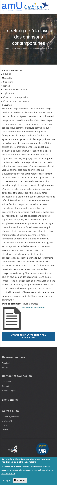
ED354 (5, 429)
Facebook (6, 363)
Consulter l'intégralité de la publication (28, 336)
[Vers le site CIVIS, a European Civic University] (15, 449)
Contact (5, 386)
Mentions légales (9, 390)
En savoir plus (8, 473)
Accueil (7, 49)
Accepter (7, 480)
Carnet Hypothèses (10, 416)
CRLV (4, 425)
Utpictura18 (7, 421)
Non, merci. (20, 480)
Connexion (6, 381)
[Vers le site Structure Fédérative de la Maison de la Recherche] (42, 449)
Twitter (5, 367)
